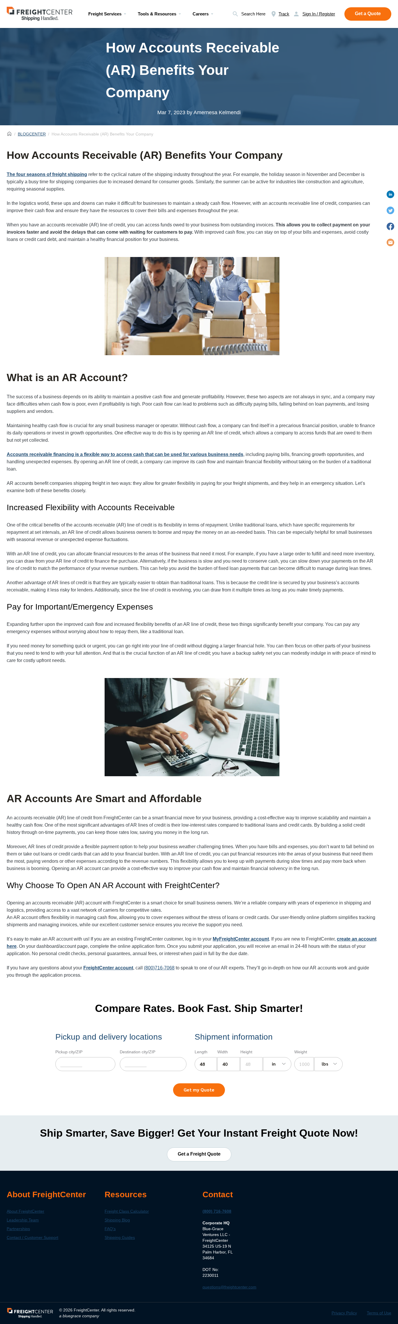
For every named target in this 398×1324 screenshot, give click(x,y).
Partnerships (18, 1228)
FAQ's (110, 1228)
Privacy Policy (344, 1312)
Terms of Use (379, 1312)
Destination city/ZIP (137, 1052)
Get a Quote (368, 13)
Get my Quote (199, 1090)
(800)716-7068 (159, 967)
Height (246, 1052)
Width (222, 1052)
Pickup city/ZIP (68, 1052)
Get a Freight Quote (199, 1154)
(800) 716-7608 (216, 1211)
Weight (300, 1052)
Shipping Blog (117, 1219)
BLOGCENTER (32, 134)
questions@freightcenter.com (229, 1286)
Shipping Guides (120, 1237)
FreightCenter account (108, 967)
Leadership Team (23, 1219)
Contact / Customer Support (32, 1237)
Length (201, 1052)
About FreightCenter (25, 1211)
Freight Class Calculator (127, 1211)
